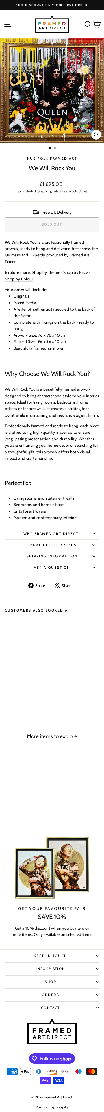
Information (50, 969)
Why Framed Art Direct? (52, 533)
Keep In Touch (50, 956)
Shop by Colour (19, 279)
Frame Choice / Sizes (52, 545)
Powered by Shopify (52, 1107)
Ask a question (52, 567)
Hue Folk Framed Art (52, 158)
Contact (50, 1008)
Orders (50, 995)
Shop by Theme (46, 272)
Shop (51, 982)
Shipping (45, 191)
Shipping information (52, 556)
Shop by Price (75, 272)
